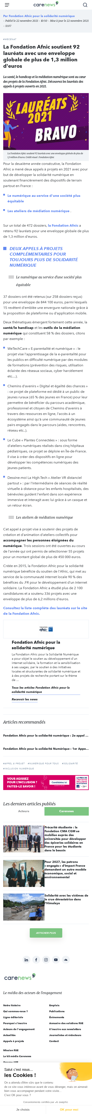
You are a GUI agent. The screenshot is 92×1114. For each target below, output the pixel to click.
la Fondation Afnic (63, 225)
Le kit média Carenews (17, 1056)
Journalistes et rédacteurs (65, 1035)
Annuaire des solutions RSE (66, 1023)
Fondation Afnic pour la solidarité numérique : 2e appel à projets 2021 (46, 735)
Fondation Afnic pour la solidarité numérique (42, 16)
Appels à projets (13, 1041)
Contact (54, 1041)
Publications (57, 1011)
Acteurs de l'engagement (18, 1029)
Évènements (56, 1017)
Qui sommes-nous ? (15, 1011)
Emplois (54, 1005)
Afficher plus (46, 932)
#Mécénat (9, 39)
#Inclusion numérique (18, 768)
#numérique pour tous (43, 763)
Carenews (66, 811)
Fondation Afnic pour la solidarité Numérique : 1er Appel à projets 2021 (46, 748)
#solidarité (70, 763)
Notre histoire (12, 1005)
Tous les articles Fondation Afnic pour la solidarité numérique (41, 690)
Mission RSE (10, 1050)
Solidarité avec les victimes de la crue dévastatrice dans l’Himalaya (66, 899)
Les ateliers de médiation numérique (38, 211)
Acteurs (23, 811)
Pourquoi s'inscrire (15, 1023)
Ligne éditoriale (13, 1017)
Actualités (9, 1035)
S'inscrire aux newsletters (65, 1029)
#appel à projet (14, 763)
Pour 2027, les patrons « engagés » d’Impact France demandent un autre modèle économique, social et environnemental (65, 869)
